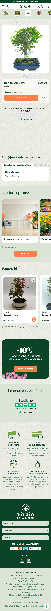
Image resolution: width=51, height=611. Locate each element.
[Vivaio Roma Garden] (25, 6)
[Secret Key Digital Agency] (41, 606)
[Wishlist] (43, 6)
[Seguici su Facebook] (29, 560)
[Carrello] (47, 6)
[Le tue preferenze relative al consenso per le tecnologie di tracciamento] (46, 606)
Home (10, 23)
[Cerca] (7, 6)
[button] (24, 76)
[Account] (38, 6)
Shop (18, 23)
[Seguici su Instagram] (22, 560)
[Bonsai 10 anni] (19, 293)
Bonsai (25, 23)
